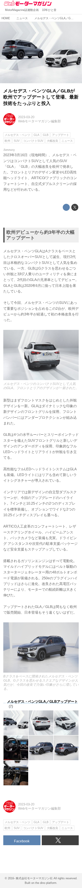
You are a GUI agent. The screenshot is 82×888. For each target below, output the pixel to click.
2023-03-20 (26, 117)
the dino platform (45, 883)
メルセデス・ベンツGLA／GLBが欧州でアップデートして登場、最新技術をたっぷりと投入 (41, 97)
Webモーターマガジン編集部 (39, 121)
